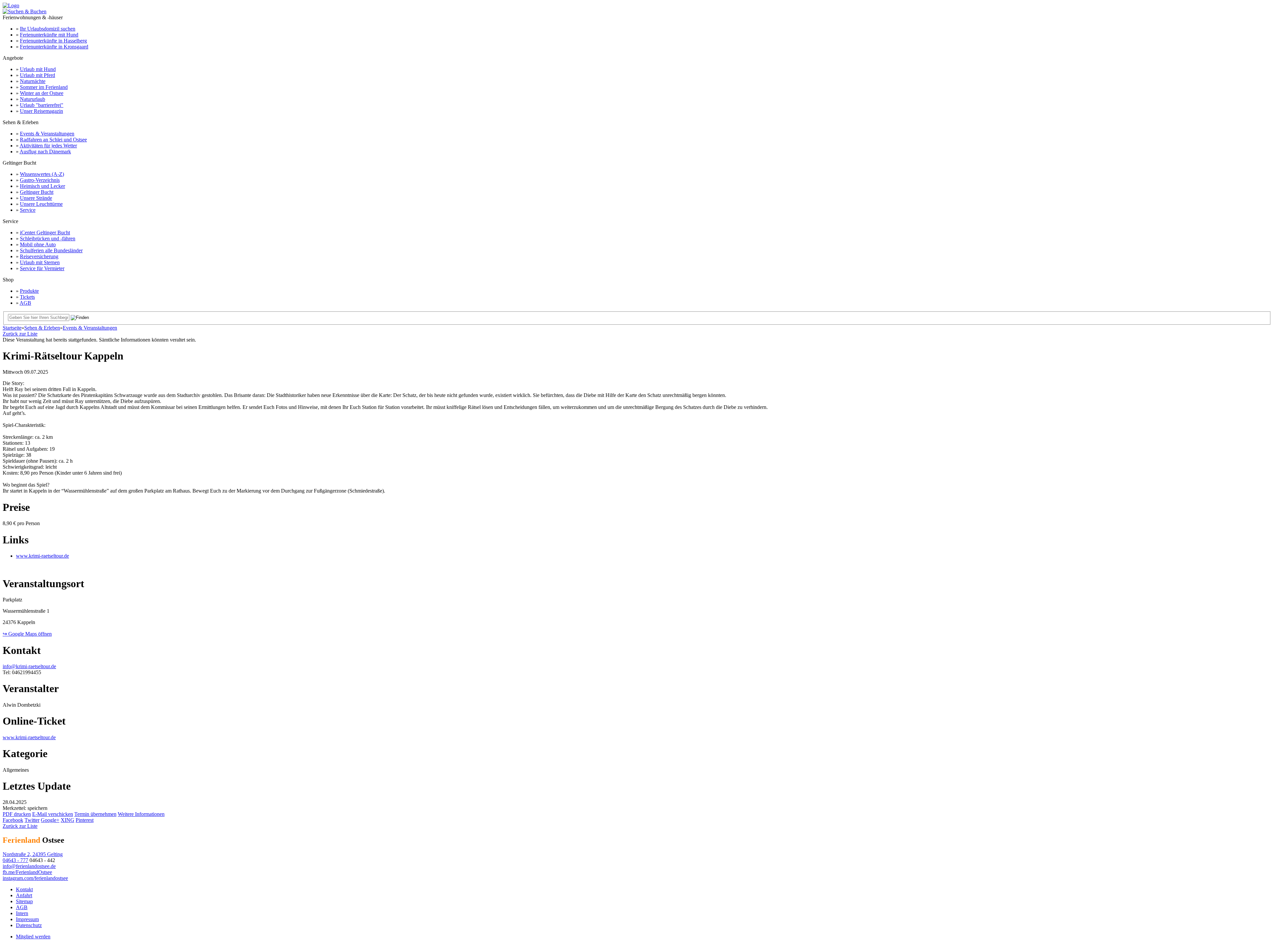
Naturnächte (32, 81)
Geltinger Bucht (36, 192)
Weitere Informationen (141, 814)
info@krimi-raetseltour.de (29, 666)
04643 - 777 (15, 860)
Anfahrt (24, 895)
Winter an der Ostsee (41, 93)
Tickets (27, 297)
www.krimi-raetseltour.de (42, 556)
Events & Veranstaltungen (47, 133)
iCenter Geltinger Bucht (45, 232)
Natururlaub (32, 99)
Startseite (12, 328)
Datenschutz (29, 925)
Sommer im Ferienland (44, 87)
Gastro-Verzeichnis (40, 180)
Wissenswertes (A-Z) (42, 174)
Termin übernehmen (95, 814)
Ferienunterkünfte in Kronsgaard (54, 46)
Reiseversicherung (39, 256)
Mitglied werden (33, 936)
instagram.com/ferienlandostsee (35, 878)
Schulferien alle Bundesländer (51, 250)
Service (27, 210)
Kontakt (24, 889)
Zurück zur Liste (20, 334)
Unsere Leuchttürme (41, 204)
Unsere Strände (36, 198)
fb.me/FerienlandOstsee (27, 872)
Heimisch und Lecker (42, 186)
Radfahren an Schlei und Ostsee (53, 139)
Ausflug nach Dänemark (45, 151)
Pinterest (85, 820)
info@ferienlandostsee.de (29, 866)
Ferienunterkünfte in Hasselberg (53, 40)
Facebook (13, 820)
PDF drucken (17, 814)
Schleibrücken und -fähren (47, 238)
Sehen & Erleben (42, 328)
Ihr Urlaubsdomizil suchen (47, 29)
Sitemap (24, 901)
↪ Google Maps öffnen (27, 634)
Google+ (50, 820)
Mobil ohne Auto (38, 244)
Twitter (32, 820)
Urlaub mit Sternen (40, 262)
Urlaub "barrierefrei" (41, 105)
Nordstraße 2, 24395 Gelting (33, 854)
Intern (22, 913)
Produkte (29, 291)
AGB (25, 303)
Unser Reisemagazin (41, 111)
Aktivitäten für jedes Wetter (48, 145)
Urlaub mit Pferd (37, 75)
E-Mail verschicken (52, 814)
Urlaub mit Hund (38, 69)
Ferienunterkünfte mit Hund (49, 35)
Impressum (27, 919)
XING (67, 820)
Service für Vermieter (42, 268)
